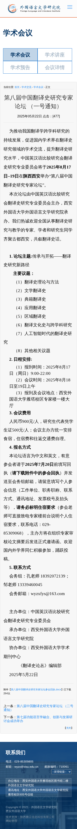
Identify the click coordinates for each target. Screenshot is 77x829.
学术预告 (20, 67)
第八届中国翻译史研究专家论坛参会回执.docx (36, 689)
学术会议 (20, 54)
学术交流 (26, 87)
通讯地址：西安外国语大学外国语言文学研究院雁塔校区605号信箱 (38, 792)
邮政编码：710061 (57, 766)
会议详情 (55, 67)
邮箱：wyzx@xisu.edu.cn (22, 766)
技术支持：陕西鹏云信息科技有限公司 (30, 817)
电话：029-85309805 (19, 761)
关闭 (68, 728)
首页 (17, 87)
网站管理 (11, 820)
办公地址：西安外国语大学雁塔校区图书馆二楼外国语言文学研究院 (38, 783)
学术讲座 (55, 54)
